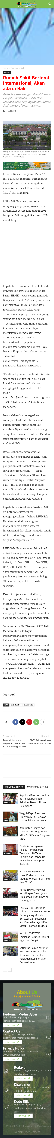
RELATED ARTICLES (14, 787)
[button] (5, 4)
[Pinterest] (29, 722)
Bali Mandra (15, 705)
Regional (14, 68)
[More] (43, 722)
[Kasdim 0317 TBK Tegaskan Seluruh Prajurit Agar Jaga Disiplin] (10, 936)
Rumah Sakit (28, 705)
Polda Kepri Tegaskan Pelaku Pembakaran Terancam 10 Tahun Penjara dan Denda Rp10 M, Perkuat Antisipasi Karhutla (34, 855)
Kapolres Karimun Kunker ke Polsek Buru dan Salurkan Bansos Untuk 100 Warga (34, 800)
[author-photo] (27, 772)
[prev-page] (5, 970)
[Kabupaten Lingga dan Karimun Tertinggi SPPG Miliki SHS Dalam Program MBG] (10, 831)
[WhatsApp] (36, 722)
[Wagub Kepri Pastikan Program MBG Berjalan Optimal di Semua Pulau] (10, 817)
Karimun (7, 802)
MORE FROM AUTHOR (37, 787)
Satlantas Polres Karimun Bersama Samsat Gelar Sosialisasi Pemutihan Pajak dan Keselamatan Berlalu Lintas (34, 955)
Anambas (7, 853)
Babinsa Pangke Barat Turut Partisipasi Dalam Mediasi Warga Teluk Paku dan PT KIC (35, 877)
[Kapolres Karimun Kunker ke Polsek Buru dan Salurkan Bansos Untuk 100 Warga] (10, 798)
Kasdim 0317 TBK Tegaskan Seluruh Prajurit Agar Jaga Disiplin (34, 936)
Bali (22, 68)
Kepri (6, 820)
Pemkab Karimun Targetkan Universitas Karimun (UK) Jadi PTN (14, 743)
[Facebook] (15, 722)
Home (5, 68)
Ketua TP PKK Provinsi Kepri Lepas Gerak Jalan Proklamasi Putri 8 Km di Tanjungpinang (34, 895)
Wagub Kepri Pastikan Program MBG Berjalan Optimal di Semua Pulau (33, 817)
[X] (22, 722)
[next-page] (10, 970)
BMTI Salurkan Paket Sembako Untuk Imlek (39, 742)
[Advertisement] (27, 36)
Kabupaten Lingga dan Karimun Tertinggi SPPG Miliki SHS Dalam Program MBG (35, 833)
